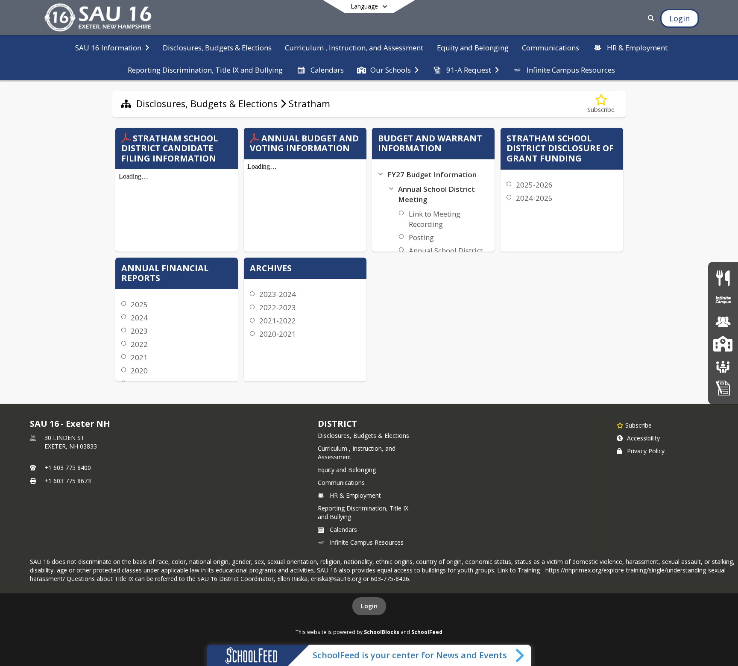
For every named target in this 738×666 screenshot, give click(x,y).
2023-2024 (277, 294)
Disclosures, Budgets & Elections (363, 435)
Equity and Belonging (347, 470)
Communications (341, 482)
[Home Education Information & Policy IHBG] (723, 387)
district (337, 423)
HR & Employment (355, 495)
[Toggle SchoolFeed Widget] (520, 655)
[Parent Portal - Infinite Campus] (723, 300)
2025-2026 (534, 185)
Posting (421, 237)
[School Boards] (723, 365)
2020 (139, 371)
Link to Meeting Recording (434, 219)
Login (369, 606)
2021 (139, 357)
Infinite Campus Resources (367, 542)
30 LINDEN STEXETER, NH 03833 (70, 442)
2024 (139, 318)
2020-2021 (277, 334)
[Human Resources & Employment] (723, 321)
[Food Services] (722, 277)
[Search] (650, 18)
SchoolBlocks (381, 631)
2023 (139, 331)
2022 (139, 344)
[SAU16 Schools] (722, 344)
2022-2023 (277, 307)
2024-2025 (534, 198)
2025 (139, 304)
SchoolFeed (426, 631)
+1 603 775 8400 (67, 468)
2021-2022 (277, 321)
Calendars (343, 529)
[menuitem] (112, 47)
